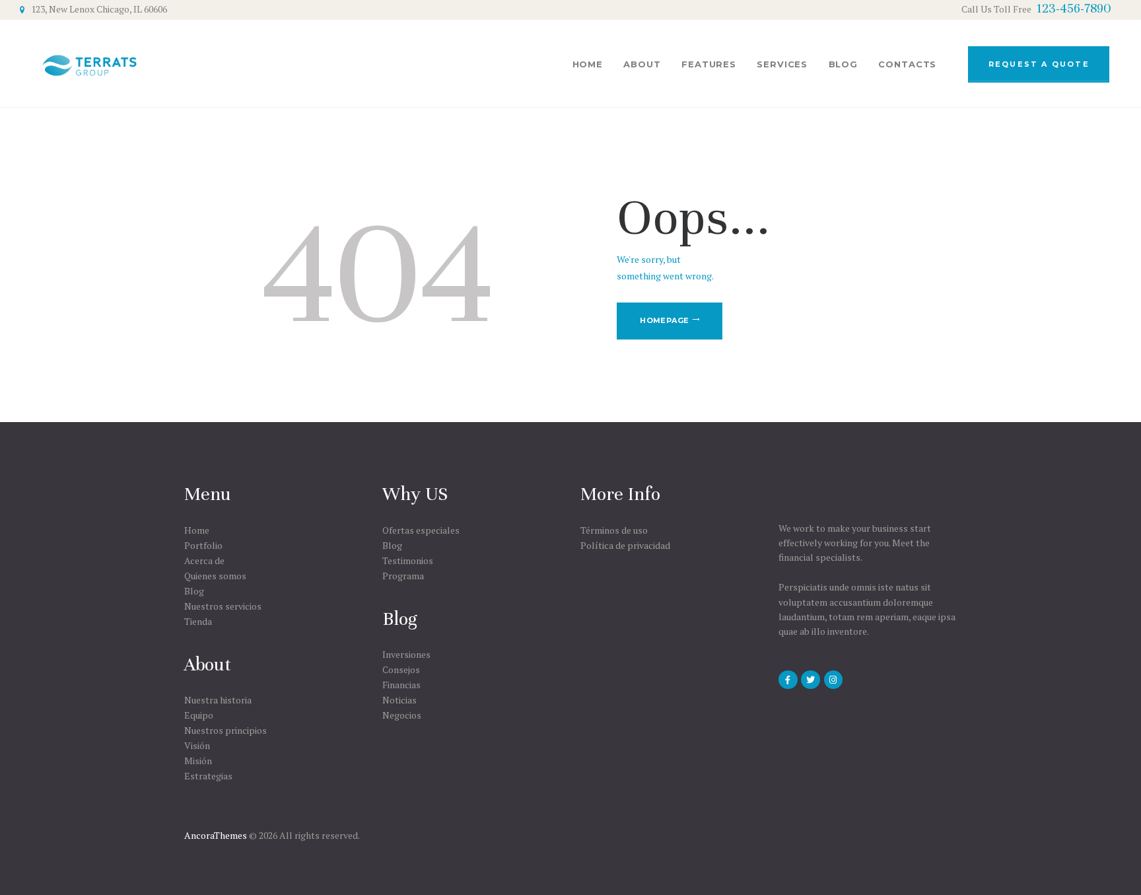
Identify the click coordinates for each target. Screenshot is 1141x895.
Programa (403, 575)
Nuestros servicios (222, 606)
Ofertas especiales (421, 530)
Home (196, 530)
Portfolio (203, 545)
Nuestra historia (218, 700)
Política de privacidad (625, 545)
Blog (194, 591)
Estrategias (208, 776)
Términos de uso (614, 530)
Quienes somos (215, 575)
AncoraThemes (215, 835)
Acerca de (204, 560)
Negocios (401, 715)
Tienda (198, 621)
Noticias (399, 700)
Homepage (664, 320)
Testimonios (407, 560)
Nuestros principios (225, 730)
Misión (198, 760)
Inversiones (406, 654)
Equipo (198, 715)
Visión (197, 745)
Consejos (401, 669)
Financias (401, 684)
